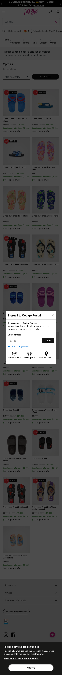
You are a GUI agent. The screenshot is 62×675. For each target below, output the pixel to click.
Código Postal (14, 335)
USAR (48, 340)
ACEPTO (31, 668)
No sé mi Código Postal (19, 346)
